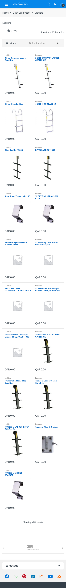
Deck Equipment (21, 12)
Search (48, 4)
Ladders (8, 55)
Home (5, 12)
